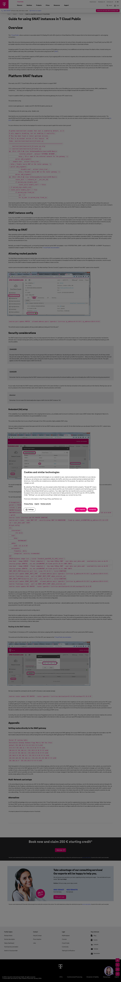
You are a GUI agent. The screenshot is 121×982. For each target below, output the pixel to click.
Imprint (36, 504)
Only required (80, 509)
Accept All (92, 509)
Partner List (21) (46, 504)
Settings (31, 509)
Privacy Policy (28, 504)
